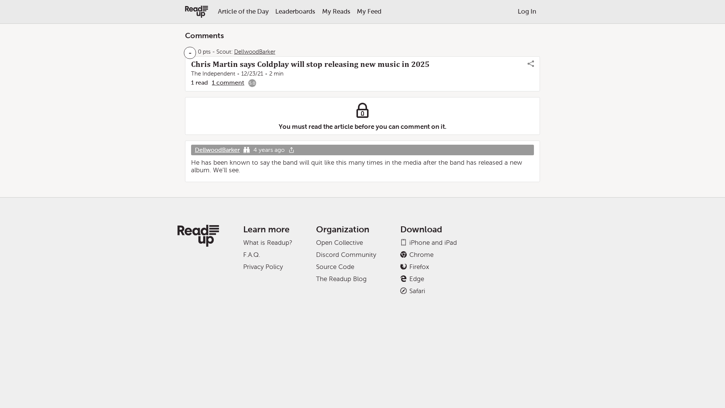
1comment (228, 82)
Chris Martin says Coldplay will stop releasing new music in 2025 (310, 64)
